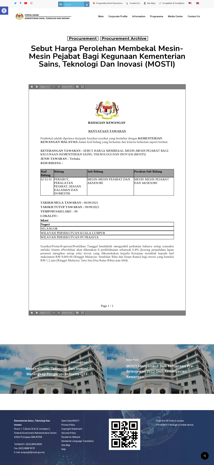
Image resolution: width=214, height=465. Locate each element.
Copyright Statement (71, 429)
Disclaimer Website (70, 437)
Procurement (83, 38)
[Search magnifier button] (86, 4)
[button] (4, 11)
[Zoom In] (58, 87)
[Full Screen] (82, 87)
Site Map (65, 445)
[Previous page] (31, 87)
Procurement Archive (124, 38)
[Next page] (36, 87)
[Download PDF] (77, 87)
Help (63, 449)
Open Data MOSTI (70, 420)
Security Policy (68, 433)
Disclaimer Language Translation (77, 441)
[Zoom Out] (53, 87)
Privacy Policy (68, 425)
